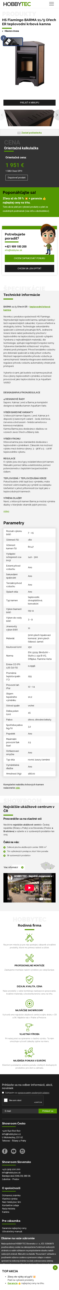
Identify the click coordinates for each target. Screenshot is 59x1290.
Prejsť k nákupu (29, 102)
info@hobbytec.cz (11, 1134)
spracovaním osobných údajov (33, 1092)
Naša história (8, 1208)
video (6, 511)
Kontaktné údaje (10, 1205)
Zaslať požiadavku (31, 132)
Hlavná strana (12, 31)
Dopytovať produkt (17, 177)
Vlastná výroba (9, 1198)
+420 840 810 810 (11, 1131)
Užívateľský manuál (12, 1231)
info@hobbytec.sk (13, 250)
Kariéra (5, 1212)
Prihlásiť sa (47, 1111)
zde (18, 788)
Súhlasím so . (27, 1092)
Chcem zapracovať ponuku (29, 258)
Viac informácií (11, 867)
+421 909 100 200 (15, 246)
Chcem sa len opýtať (29, 268)
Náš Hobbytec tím (11, 1202)
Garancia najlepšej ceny (14, 1228)
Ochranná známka (11, 1195)
